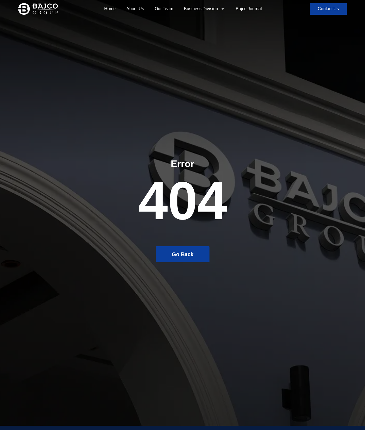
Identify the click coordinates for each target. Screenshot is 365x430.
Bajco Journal (249, 8)
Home (110, 8)
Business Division (201, 8)
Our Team (164, 8)
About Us (135, 8)
